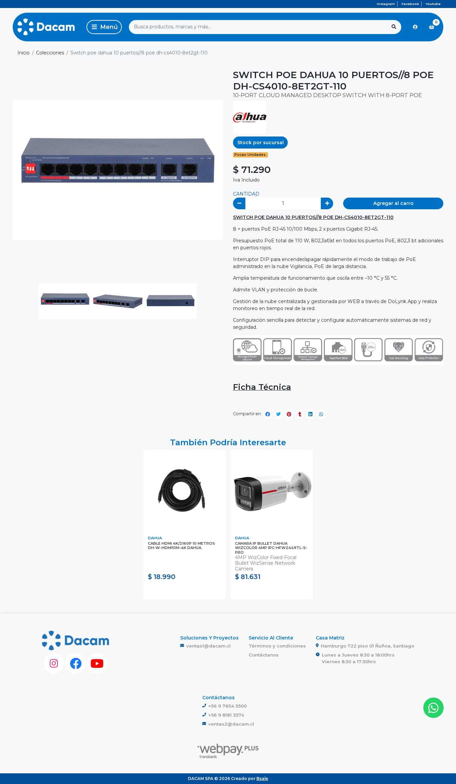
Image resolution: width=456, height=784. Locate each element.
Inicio (23, 53)
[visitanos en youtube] (97, 663)
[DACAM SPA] (46, 27)
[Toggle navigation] (104, 27)
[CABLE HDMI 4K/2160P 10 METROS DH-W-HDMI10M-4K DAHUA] (184, 491)
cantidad (246, 194)
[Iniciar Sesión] (415, 27)
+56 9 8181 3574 (226, 715)
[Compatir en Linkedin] (310, 414)
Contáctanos (264, 655)
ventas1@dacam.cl (208, 645)
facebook (410, 4)
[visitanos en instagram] (54, 663)
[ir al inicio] (75, 640)
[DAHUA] (249, 117)
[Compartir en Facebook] (267, 414)
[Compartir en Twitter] (278, 414)
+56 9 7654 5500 (227, 706)
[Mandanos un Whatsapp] (433, 708)
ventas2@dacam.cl (231, 724)
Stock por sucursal (260, 143)
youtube (433, 4)
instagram (386, 4)
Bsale (262, 778)
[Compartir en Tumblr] (299, 414)
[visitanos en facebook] (75, 663)
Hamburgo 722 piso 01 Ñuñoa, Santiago (367, 645)
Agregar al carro (393, 203)
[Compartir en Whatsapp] (321, 414)
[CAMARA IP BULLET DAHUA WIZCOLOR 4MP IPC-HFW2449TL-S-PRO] (271, 491)
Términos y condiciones (277, 645)
